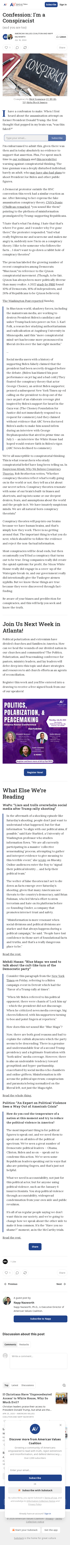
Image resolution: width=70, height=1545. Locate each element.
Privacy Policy (34, 1504)
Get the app (51, 1529)
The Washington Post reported (23, 301)
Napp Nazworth (24, 1302)
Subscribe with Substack (37, 1490)
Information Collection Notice (41, 1501)
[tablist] (17, 1344)
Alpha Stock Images (36, 102)
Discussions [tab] (27, 1385)
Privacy (49, 1518)
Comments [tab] (10, 1344)
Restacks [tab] (24, 1344)
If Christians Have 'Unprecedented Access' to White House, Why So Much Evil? (27, 1398)
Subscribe (51, 4)
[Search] (64, 1385)
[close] (60, 1425)
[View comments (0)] (17, 47)
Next (59, 1284)
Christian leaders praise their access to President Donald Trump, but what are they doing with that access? (27, 1408)
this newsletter (46, 159)
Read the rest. (12, 954)
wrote (42, 860)
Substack (19, 1538)
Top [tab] (6, 1385)
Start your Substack (26, 1529)
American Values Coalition (29, 33)
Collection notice (35, 1521)
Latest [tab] (15, 1385)
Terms (58, 1518)
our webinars (21, 159)
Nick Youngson (37, 99)
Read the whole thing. (17, 1095)
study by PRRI (46, 284)
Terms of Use (50, 1497)
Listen (63, 36)
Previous (12, 1284)
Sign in (63, 4)
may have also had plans (46, 172)
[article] (35, 1407)
